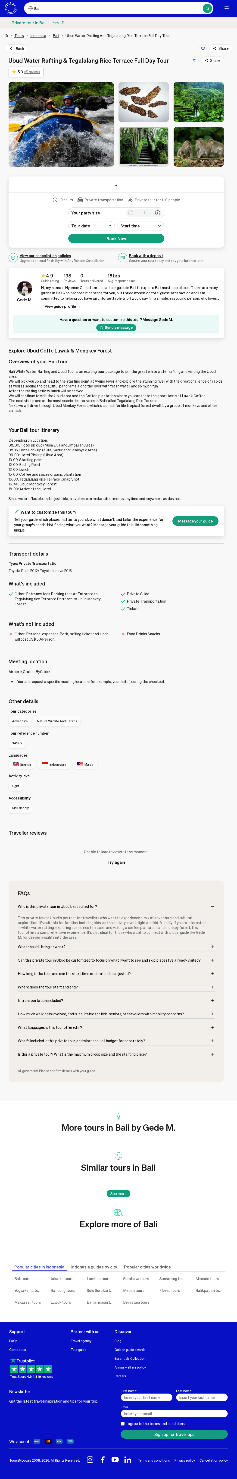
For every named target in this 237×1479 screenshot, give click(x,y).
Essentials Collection (130, 1358)
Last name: (184, 1391)
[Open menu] (226, 8)
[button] (61, 124)
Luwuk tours (61, 1302)
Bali (56, 35)
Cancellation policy (214, 1460)
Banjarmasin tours (101, 1302)
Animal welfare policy (130, 1367)
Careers (120, 1376)
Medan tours (133, 1290)
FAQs (13, 1341)
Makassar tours (27, 1302)
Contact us (17, 1349)
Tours (19, 35)
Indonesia (38, 35)
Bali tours (22, 1278)
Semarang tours (173, 1278)
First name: (129, 1391)
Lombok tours (98, 1278)
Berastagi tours (136, 1302)
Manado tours (207, 1278)
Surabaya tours (136, 1278)
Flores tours (169, 1290)
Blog (118, 1341)
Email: (125, 1407)
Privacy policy (185, 1460)
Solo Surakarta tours (101, 1290)
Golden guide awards (130, 1349)
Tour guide (78, 1349)
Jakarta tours (62, 1278)
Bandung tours (63, 1290)
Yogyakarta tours (29, 1290)
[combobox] (141, 225)
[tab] (39, 1266)
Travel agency (81, 1341)
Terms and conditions (154, 1460)
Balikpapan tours (210, 1290)
